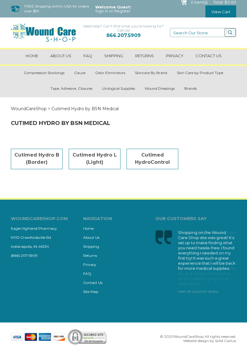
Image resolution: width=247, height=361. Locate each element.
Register (122, 11)
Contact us (208, 55)
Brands (190, 88)
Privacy (174, 55)
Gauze (80, 72)
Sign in (101, 11)
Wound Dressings (160, 88)
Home (32, 55)
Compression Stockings (44, 72)
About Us (60, 55)
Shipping (113, 55)
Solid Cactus (225, 340)
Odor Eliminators (110, 72)
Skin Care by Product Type (200, 72)
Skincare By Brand (151, 72)
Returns (144, 55)
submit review (206, 291)
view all (184, 291)
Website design (196, 340)
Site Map (90, 291)
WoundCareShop (29, 108)
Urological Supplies (118, 88)
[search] (230, 32)
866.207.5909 (123, 35)
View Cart (220, 11)
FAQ (87, 55)
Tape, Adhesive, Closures (71, 88)
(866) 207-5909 (24, 255)
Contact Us (92, 282)
